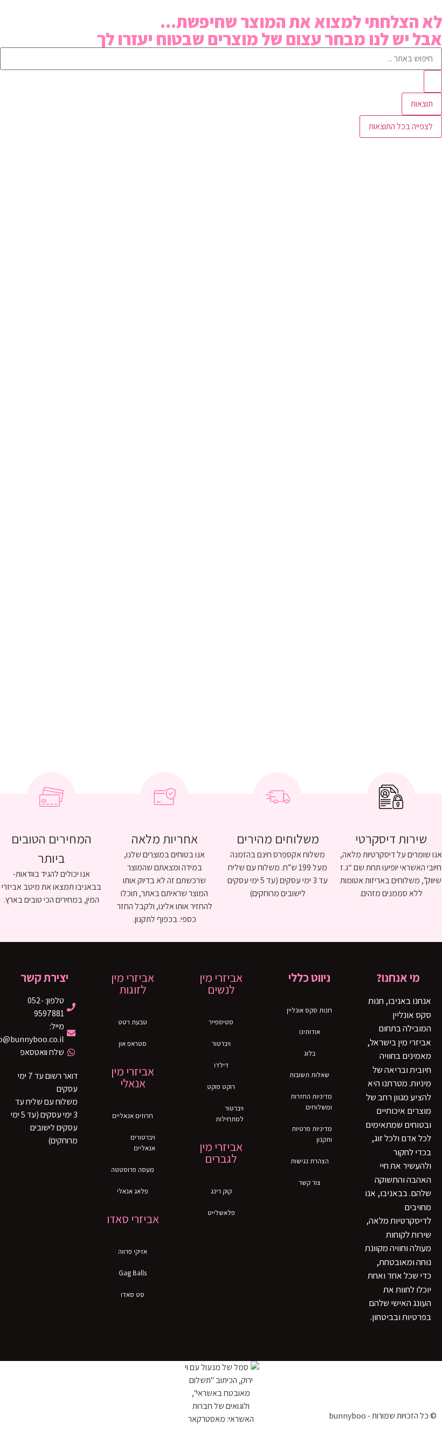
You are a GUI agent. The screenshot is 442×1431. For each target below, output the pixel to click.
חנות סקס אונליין (309, 1010)
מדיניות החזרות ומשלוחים (311, 1102)
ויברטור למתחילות (230, 1113)
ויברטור (221, 1043)
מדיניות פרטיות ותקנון (312, 1134)
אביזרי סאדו (133, 1218)
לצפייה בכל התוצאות (401, 126)
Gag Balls (133, 1273)
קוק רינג (221, 1191)
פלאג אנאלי (132, 1191)
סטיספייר (221, 1022)
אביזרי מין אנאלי (132, 1077)
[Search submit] (433, 81)
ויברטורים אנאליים (142, 1143)
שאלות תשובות (309, 1074)
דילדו (221, 1065)
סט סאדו (132, 1294)
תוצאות (422, 103)
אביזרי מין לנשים (221, 983)
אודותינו (309, 1031)
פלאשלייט (221, 1212)
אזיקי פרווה (132, 1251)
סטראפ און (133, 1043)
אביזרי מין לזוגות (132, 983)
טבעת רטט (132, 1022)
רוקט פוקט (221, 1086)
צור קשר (310, 1182)
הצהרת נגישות (310, 1160)
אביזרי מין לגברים (221, 1152)
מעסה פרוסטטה (132, 1169)
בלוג (309, 1053)
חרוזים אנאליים (132, 1115)
